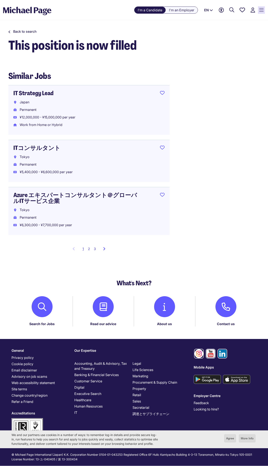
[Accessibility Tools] (221, 10)
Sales (137, 401)
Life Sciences (143, 370)
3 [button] (95, 249)
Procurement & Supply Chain (155, 382)
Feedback (201, 403)
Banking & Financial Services (96, 375)
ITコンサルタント (37, 148)
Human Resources (88, 406)
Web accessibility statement (33, 383)
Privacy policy (23, 358)
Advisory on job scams (29, 376)
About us (164, 324)
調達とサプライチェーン (151, 414)
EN (206, 10)
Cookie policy (22, 364)
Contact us (226, 324)
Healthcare (82, 400)
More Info (247, 438)
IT (75, 412)
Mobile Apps (204, 367)
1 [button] (84, 250)
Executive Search (87, 394)
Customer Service (88, 381)
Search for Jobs (42, 324)
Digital (79, 387)
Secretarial (141, 407)
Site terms (19, 389)
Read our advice (103, 324)
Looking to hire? (206, 409)
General (18, 350)
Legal (137, 363)
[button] (22, 31)
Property (139, 389)
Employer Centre (207, 396)
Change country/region (30, 395)
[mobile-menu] (261, 10)
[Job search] (231, 10)
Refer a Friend (22, 402)
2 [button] (89, 249)
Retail (137, 395)
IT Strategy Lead (33, 93)
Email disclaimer (24, 370)
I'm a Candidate (150, 10)
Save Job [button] (162, 93)
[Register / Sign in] (252, 10)
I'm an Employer (181, 10)
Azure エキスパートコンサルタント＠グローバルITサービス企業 (75, 198)
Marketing (140, 376)
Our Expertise (85, 350)
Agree (230, 438)
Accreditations (23, 413)
